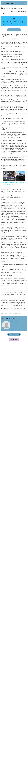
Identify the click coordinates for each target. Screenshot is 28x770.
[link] (5, 173)
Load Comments (14, 339)
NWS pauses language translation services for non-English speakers (9, 173)
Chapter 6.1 (14, 29)
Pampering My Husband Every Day (12, 8)
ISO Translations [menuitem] (7, 3)
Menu (22, 3)
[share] (12, 173)
